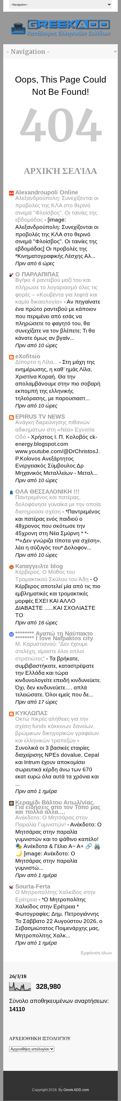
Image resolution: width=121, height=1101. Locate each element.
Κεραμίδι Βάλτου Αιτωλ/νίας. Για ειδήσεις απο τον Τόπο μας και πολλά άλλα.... (57, 807)
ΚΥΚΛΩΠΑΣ (31, 713)
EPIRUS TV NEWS (40, 416)
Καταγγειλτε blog (39, 566)
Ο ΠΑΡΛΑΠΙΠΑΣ (37, 274)
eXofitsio (27, 356)
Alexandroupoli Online (46, 192)
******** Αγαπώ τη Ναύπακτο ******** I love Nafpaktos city (54, 635)
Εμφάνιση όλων (96, 952)
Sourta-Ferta (32, 886)
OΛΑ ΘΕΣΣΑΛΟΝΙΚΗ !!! (47, 491)
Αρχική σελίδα (60, 170)
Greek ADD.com (76, 1090)
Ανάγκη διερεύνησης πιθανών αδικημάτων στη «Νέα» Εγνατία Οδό (55, 429)
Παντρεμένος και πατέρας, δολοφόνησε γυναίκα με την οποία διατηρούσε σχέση (58, 504)
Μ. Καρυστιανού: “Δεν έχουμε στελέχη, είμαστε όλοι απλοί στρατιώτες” (51, 651)
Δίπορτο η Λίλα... (37, 362)
